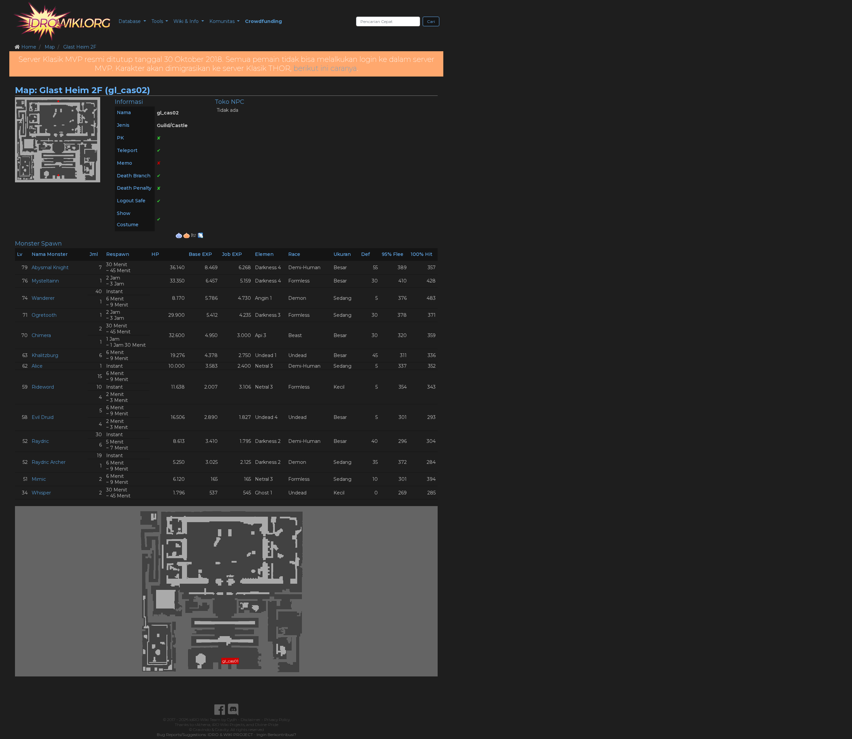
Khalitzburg (45, 355)
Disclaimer (251, 719)
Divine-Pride (266, 724)
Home (28, 47)
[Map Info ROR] (187, 235)
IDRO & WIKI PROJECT (230, 734)
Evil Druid (43, 417)
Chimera (41, 335)
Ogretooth (44, 315)
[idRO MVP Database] (61, 21)
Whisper (41, 493)
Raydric (40, 441)
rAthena (202, 724)
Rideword (43, 387)
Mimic (39, 479)
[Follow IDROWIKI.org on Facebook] (219, 709)
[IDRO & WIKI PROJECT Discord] (233, 709)
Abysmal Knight (50, 268)
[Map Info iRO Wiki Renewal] (194, 235)
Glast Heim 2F (79, 47)
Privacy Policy (277, 719)
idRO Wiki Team (204, 719)
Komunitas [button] (222, 21)
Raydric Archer (49, 462)
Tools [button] (157, 21)
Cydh (232, 719)
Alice (37, 366)
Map (50, 47)
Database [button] (130, 21)
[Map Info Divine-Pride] (200, 235)
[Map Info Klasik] (179, 235)
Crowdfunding (263, 21)
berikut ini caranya (325, 68)
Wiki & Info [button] (186, 21)
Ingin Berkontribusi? (276, 734)
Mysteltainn (45, 281)
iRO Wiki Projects (228, 724)
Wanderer (43, 298)
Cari (431, 21)
